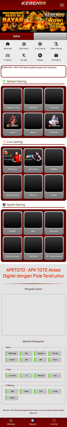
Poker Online (56, 48)
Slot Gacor (23, 48)
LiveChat (54, 424)
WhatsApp (11, 424)
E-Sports (8, 60)
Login (50, 36)
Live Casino (40, 48)
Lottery (40, 60)
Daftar (16, 36)
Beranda (8, 48)
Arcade (24, 60)
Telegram (32, 424)
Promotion (56, 60)
